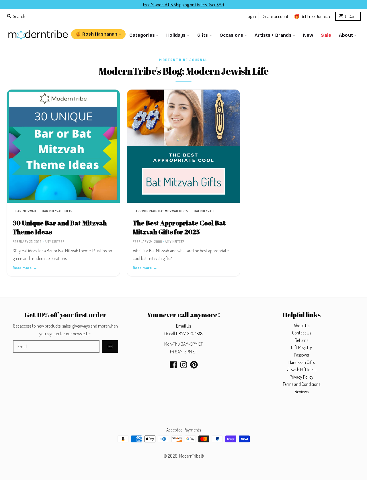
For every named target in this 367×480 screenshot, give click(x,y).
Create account (274, 16)
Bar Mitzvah (25, 211)
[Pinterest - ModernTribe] (194, 365)
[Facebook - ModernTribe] (173, 365)
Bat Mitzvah (204, 211)
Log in (251, 16)
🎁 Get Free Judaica (312, 16)
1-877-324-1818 (189, 333)
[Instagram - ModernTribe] (184, 365)
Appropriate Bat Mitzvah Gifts (162, 211)
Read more (25, 267)
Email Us (183, 326)
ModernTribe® (191, 456)
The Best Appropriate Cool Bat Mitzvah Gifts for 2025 (179, 227)
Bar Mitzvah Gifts (57, 211)
